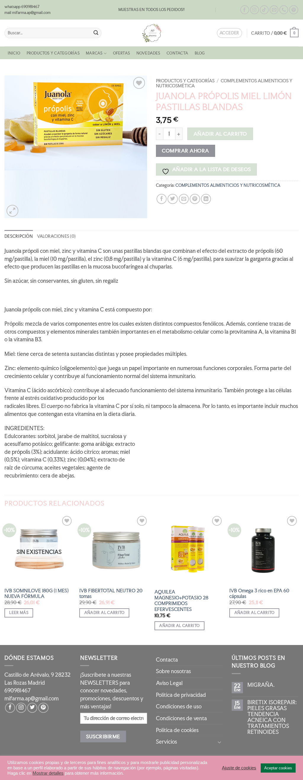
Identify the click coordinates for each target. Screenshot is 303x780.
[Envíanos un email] (274, 10)
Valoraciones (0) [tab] (56, 236)
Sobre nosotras (173, 671)
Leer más (18, 612)
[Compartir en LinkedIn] (206, 199)
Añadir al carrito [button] (104, 612)
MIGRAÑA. (261, 685)
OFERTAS (121, 53)
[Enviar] (96, 33)
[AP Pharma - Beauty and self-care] (151, 33)
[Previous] (4, 579)
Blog (208, 9)
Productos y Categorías (53, 53)
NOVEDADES (148, 53)
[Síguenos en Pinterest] (293, 10)
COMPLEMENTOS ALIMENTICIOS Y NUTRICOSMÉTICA (224, 83)
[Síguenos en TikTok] (264, 10)
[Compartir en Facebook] (162, 199)
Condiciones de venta (181, 718)
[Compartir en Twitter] (172, 199)
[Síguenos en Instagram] (254, 10)
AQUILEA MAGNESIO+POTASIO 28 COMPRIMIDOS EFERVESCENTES (181, 600)
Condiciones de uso (179, 706)
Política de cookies (177, 730)
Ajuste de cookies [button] (239, 767)
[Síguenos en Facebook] (244, 10)
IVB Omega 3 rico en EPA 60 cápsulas (259, 593)
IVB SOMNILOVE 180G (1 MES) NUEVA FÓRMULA (36, 593)
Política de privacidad (181, 695)
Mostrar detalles (48, 773)
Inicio (14, 53)
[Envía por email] (184, 199)
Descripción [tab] (18, 236)
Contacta (228, 9)
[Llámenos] (283, 10)
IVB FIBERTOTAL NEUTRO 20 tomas (111, 593)
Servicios (166, 742)
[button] (275, 33)
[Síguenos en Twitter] (32, 708)
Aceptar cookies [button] (278, 768)
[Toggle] (219, 742)
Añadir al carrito (220, 134)
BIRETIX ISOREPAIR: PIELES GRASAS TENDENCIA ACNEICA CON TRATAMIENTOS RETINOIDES (272, 717)
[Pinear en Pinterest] (195, 199)
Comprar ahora (185, 150)
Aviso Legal (169, 683)
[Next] (298, 579)
